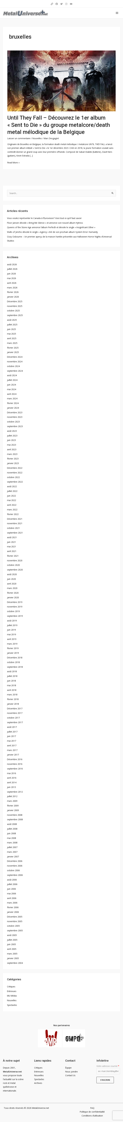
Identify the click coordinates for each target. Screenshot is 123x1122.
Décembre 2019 (14, 602)
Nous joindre (71, 1071)
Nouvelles (37, 138)
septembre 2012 (15, 791)
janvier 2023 (13, 463)
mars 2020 (12, 588)
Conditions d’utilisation (92, 1115)
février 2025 (13, 347)
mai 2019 (11, 634)
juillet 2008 (12, 828)
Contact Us (70, 1075)
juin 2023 (11, 440)
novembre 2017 (14, 713)
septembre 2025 (15, 315)
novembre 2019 (14, 606)
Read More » (13, 162)
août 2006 (12, 879)
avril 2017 (11, 745)
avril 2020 (11, 583)
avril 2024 (11, 394)
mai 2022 (11, 500)
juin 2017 (11, 736)
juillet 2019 (12, 625)
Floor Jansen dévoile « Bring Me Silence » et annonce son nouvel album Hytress (45, 222)
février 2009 (13, 805)
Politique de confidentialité (92, 1111)
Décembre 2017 (14, 708)
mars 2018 (12, 694)
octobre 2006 (13, 870)
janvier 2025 (13, 352)
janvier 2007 (13, 856)
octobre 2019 (13, 611)
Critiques (11, 986)
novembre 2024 (14, 361)
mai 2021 (11, 546)
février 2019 (13, 648)
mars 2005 (12, 953)
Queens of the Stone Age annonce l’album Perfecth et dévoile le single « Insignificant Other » (51, 227)
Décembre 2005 (14, 916)
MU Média (12, 995)
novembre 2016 (14, 764)
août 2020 (12, 574)
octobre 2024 (13, 366)
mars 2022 (12, 509)
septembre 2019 (15, 616)
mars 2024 (12, 398)
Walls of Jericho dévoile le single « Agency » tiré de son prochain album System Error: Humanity (52, 232)
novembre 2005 (14, 921)
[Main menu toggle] (117, 13)
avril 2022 (11, 504)
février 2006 (13, 907)
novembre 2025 (14, 306)
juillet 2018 (12, 676)
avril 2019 (11, 639)
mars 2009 (12, 800)
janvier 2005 (13, 958)
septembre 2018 (15, 666)
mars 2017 (12, 750)
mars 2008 (12, 842)
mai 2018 (11, 685)
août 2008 (12, 824)
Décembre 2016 (14, 759)
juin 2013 (11, 787)
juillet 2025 (12, 324)
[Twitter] (61, 4)
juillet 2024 (12, 380)
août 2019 (12, 620)
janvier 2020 (13, 597)
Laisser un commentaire (18, 138)
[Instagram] (66, 4)
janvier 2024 (13, 407)
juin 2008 (11, 833)
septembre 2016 (15, 768)
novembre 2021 (14, 523)
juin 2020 (11, 579)
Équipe (68, 1067)
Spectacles (12, 1005)
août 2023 (12, 431)
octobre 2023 (13, 421)
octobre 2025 (13, 310)
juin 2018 (11, 680)
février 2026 (13, 292)
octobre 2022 (13, 477)
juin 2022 (11, 495)
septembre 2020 (15, 569)
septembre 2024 (15, 370)
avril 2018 (11, 690)
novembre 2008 (14, 814)
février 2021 (13, 555)
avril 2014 (11, 782)
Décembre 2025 (14, 301)
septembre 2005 (15, 930)
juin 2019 (11, 629)
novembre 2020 (14, 560)
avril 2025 (11, 338)
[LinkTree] (52, 4)
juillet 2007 (12, 847)
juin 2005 (11, 944)
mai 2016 (11, 773)
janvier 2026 (13, 296)
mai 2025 (11, 333)
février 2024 (13, 403)
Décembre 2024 (14, 356)
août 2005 (12, 935)
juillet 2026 (12, 269)
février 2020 (13, 592)
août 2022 (12, 486)
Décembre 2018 (14, 657)
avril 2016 (11, 777)
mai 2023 (11, 444)
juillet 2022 (12, 491)
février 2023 (13, 458)
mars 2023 (12, 454)
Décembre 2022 (14, 467)
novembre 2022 (14, 472)
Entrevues (11, 991)
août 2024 (12, 375)
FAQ (92, 1108)
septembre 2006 (15, 875)
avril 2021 (11, 551)
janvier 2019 (13, 652)
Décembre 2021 (14, 518)
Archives (38, 1083)
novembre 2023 (14, 417)
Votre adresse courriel (107, 1066)
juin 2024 (11, 384)
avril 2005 (11, 949)
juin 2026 (11, 273)
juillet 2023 (12, 435)
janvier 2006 (13, 912)
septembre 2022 (15, 481)
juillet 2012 (12, 796)
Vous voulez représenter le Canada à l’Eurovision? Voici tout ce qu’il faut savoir (44, 218)
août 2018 (12, 671)
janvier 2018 (13, 703)
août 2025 (12, 319)
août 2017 (12, 727)
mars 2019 (12, 643)
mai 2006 (11, 893)
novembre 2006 (14, 865)
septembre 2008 (15, 819)
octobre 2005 (13, 925)
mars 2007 (12, 851)
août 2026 (12, 264)
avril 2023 (11, 449)
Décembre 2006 (14, 861)
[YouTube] (71, 4)
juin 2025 (11, 329)
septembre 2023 (15, 426)
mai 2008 (11, 838)
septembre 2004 (15, 962)
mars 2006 (12, 902)
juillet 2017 (12, 731)
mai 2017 (11, 740)
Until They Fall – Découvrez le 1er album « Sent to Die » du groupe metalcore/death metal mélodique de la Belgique (58, 125)
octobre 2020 (13, 565)
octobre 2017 (13, 717)
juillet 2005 (12, 939)
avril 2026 (11, 282)
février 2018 (13, 699)
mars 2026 (12, 287)
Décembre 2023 (14, 412)
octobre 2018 (13, 662)
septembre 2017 (15, 722)
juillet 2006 (12, 884)
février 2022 (13, 514)
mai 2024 (11, 389)
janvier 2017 (13, 754)
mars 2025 (12, 343)
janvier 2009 (13, 810)
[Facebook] (57, 4)
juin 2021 (11, 542)
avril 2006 (11, 898)
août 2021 (12, 537)
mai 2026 (11, 278)
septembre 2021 (15, 532)
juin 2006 (11, 888)
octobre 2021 (13, 528)
